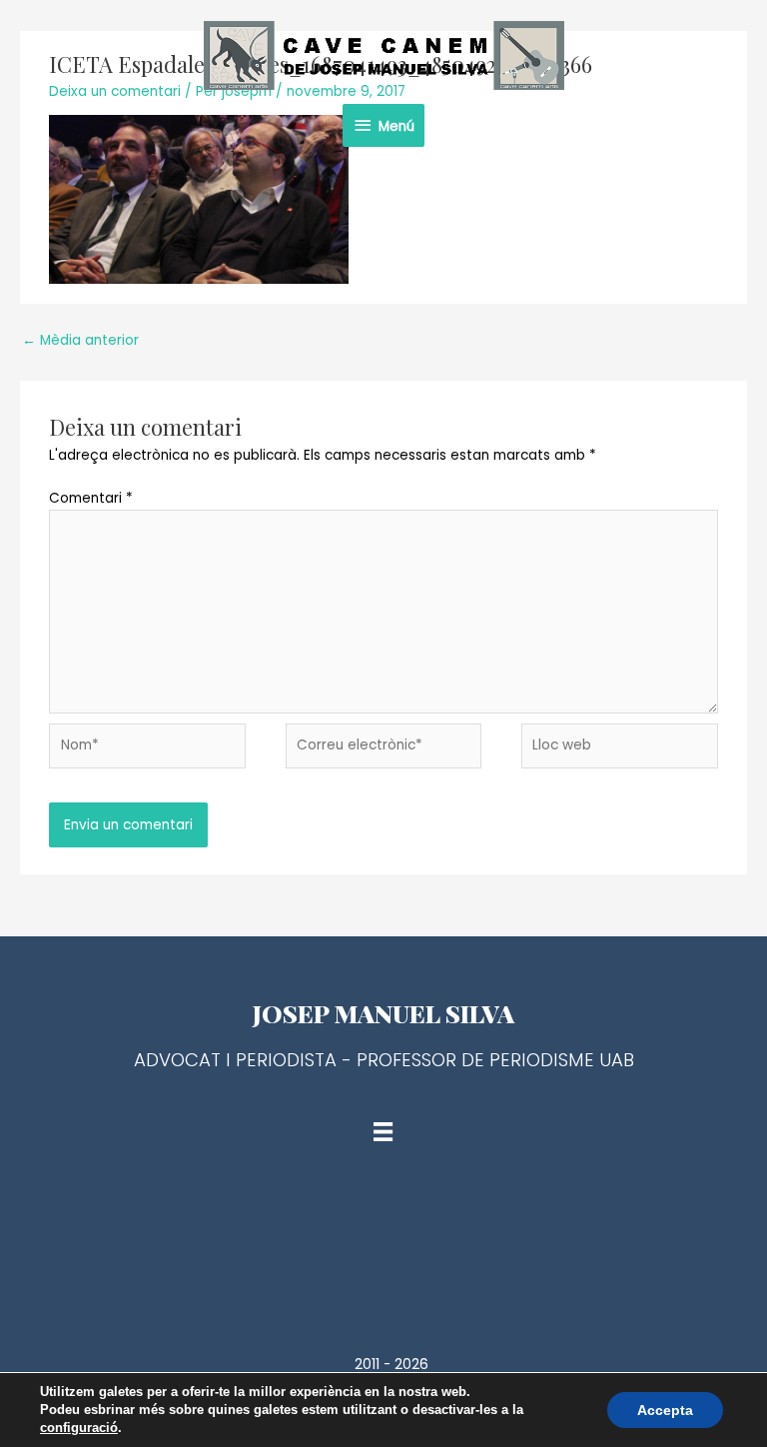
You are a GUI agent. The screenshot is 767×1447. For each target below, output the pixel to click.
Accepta (665, 1410)
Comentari (91, 498)
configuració (79, 1427)
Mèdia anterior (80, 340)
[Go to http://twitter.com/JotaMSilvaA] (383, 1231)
